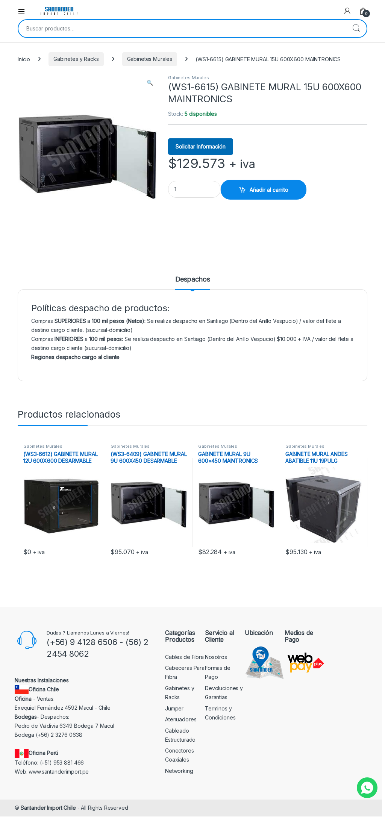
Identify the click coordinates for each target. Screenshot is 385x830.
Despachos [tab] (192, 279)
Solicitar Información (201, 146)
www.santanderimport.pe (59, 771)
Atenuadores (180, 719)
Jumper (174, 708)
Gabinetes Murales (150, 59)
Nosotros (216, 657)
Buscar (356, 28)
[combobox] (182, 28)
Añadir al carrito (269, 189)
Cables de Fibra (184, 657)
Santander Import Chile (48, 807)
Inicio (24, 59)
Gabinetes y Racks (76, 59)
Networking (179, 771)
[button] (150, 82)
